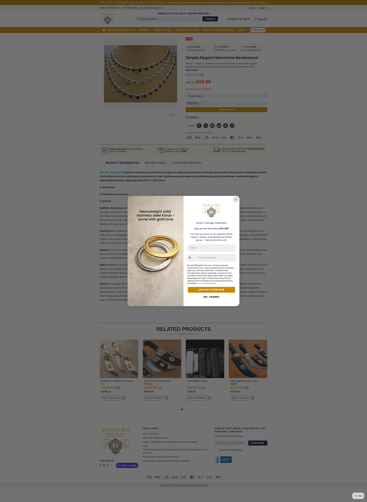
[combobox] (192, 257)
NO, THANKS (211, 297)
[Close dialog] (236, 199)
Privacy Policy (203, 283)
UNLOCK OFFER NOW (211, 289)
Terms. (213, 283)
